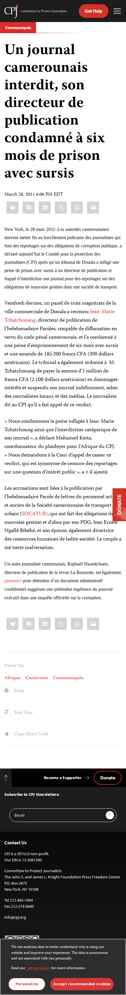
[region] (63, 967)
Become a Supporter (62, 777)
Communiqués (18, 27)
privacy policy (39, 968)
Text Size (23, 713)
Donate (107, 778)
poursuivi (13, 580)
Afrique (12, 678)
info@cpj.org (15, 917)
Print (19, 691)
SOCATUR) (35, 514)
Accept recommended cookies (81, 984)
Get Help (94, 11)
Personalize (27, 984)
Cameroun (36, 678)
